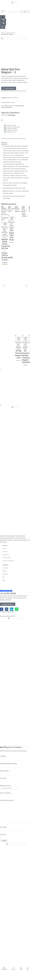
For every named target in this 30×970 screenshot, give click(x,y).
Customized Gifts (10, 32)
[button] (2, 17)
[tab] (15, 142)
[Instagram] (6, 609)
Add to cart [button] (5, 223)
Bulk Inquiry (11, 115)
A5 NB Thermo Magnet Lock (18, 354)
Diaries (4, 231)
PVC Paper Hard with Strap (11, 235)
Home (2, 32)
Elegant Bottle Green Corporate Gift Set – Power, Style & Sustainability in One (7, 249)
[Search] (25, 11)
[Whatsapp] (16, 609)
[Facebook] (1, 609)
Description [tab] (4, 142)
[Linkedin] (11, 609)
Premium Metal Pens (6, 107)
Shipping (3, 97)
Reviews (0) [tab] (4, 144)
